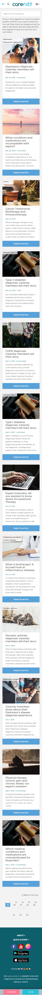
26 (14, 905)
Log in (30, 992)
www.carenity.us (14, 976)
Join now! (11, 992)
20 (20, 915)
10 (14, 915)
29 (34, 905)
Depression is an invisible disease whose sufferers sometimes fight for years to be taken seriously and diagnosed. (20, 86)
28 (27, 905)
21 (16, 902)
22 (22, 902)
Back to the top (31, 895)
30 (27, 915)
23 (29, 902)
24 (36, 902)
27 (21, 905)
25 (8, 905)
